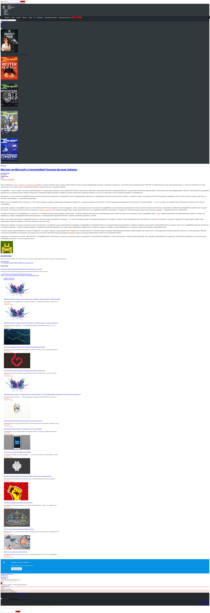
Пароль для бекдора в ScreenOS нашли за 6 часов (16, 274)
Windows (7, 17)
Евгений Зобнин (5, 173)
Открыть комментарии (7, 574)
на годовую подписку (19, 3)
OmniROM (71, 233)
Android (18, 17)
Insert (18, 611)
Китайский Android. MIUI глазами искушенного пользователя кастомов (23, 420)
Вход (208, 2)
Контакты (207, 605)
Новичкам (40, 17)
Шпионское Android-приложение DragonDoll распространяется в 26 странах (21, 269)
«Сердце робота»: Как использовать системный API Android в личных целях (24, 370)
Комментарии (4, 176)
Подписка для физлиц (204, 601)
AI (34, 17)
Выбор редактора (25, 262)
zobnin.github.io (5, 261)
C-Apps (158, 213)
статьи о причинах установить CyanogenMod (27, 185)
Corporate (3, 165)
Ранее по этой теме (9, 279)
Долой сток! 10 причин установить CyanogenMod (17, 452)
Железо (25, 17)
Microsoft (17, 262)
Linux (13, 17)
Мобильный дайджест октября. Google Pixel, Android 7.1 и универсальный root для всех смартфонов (31, 323)
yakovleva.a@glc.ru (20, 594)
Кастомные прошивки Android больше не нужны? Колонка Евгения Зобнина (24, 347)
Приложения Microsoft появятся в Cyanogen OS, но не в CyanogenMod (23, 429)
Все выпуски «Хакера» (51, 17)
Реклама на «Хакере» (64, 17)
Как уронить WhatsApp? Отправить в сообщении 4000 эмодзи (20, 275)
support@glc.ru (21, 593)
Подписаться (16, 569)
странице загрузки (45, 210)
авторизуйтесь (4, 577)
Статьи (31, 262)
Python (30, 17)
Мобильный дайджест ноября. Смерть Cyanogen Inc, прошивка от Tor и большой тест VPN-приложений (32, 299)
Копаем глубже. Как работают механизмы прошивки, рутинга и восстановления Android (28, 476)
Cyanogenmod (11, 262)
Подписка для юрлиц (204, 602)
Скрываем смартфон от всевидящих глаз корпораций (18, 502)
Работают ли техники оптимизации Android (15, 551)
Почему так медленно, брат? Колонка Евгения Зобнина (19, 529)
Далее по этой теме (9, 278)
